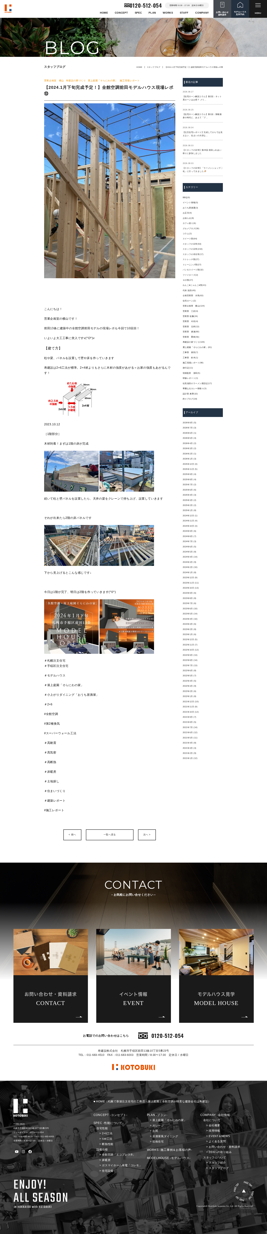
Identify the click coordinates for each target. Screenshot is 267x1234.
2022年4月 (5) (189, 681)
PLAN (152, 12)
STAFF (184, 12)
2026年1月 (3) (189, 459)
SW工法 (107, 1138)
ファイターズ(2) (190, 275)
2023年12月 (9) (190, 577)
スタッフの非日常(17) (193, 254)
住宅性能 (102, 1128)
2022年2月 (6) (189, 691)
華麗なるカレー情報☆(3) (195, 388)
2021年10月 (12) (191, 712)
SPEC (138, 12)
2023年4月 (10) (190, 619)
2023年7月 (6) (189, 603)
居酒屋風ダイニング (165, 1136)
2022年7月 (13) (190, 665)
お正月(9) (187, 213)
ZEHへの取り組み (220, 1152)
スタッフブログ (153, 67)
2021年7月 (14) (190, 727)
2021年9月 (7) (189, 717)
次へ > (147, 834)
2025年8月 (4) (189, 479)
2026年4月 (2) (189, 443)
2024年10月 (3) (190, 526)
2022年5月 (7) (189, 675)
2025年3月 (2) (189, 500)
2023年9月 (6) (189, 593)
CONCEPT (121, 12)
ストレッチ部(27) (191, 259)
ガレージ (158, 1125)
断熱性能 (107, 1144)
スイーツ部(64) (190, 239)
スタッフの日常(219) (193, 249)
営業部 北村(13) (191, 326)
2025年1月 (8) (189, 510)
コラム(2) (187, 233)
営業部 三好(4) (190, 311)
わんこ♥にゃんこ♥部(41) (194, 285)
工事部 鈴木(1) (190, 357)
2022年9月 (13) (190, 655)
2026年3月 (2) (189, 448)
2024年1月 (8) (189, 572)
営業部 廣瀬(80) (191, 332)
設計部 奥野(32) (190, 394)
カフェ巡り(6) (189, 223)
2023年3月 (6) (189, 624)
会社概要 (214, 1125)
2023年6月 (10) (190, 608)
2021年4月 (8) (189, 743)
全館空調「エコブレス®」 (118, 1154)
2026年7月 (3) (189, 428)
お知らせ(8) (188, 218)
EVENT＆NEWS (219, 1136)
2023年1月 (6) (189, 634)
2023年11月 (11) (191, 583)
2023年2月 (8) (189, 629)
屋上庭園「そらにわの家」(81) (197, 347)
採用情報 (214, 1130)
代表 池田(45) (189, 290)
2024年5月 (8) (189, 552)
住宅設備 (107, 1170)
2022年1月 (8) (189, 696)
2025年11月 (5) (190, 469)
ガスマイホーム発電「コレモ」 (122, 1165)
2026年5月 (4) (189, 438)
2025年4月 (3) (189, 495)
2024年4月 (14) (190, 557)
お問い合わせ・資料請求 (224, 1146)
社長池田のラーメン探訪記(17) (197, 383)
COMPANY (202, 12)
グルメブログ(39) (191, 228)
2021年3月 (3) (189, 748)
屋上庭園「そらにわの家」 (169, 1120)
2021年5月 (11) (190, 738)
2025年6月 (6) (189, 490)
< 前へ (72, 834)
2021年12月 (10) (191, 701)
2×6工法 (107, 1133)
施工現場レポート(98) (193, 363)
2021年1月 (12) (190, 758)
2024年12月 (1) (190, 515)
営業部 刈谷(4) (190, 321)
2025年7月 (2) (189, 484)
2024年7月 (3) (189, 541)
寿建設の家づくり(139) (194, 342)
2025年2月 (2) (189, 505)
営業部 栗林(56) (191, 337)
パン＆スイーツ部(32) (193, 270)
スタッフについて (214, 1157)
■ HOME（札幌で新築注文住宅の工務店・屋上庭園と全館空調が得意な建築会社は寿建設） (152, 1101)
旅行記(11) (188, 368)
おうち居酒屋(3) (190, 208)
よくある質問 (217, 1141)
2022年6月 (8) (189, 670)
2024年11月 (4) (190, 521)
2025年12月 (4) (190, 464)
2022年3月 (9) (189, 686)
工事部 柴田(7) (190, 352)
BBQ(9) (186, 197)
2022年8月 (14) (190, 660)
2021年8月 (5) (189, 722)
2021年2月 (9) (189, 753)
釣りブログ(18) (190, 399)
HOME (104, 12)
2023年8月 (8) (189, 598)
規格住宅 (158, 1141)
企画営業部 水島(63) (193, 295)
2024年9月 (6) (189, 531)
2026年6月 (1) (189, 433)
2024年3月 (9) (189, 562)
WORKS (168, 12)
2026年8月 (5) (189, 423)
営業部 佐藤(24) (190, 316)
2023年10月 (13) (191, 588)
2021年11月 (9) (190, 707)
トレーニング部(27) (192, 265)
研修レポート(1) (190, 378)
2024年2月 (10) (190, 567)
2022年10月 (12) (191, 650)
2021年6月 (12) (190, 732)
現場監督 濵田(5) (191, 373)
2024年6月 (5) (189, 547)
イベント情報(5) (190, 202)
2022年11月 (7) (190, 645)
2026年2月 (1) (189, 454)
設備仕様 (102, 1149)
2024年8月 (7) (189, 536)
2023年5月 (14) (190, 614)
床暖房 (106, 1160)
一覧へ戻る (110, 834)
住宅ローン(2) (189, 301)
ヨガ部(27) (188, 280)
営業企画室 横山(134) (194, 306)
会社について (211, 1120)
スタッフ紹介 (217, 1162)
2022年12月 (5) (190, 639)
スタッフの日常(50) (192, 244)
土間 (155, 1130)
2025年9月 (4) (189, 474)
